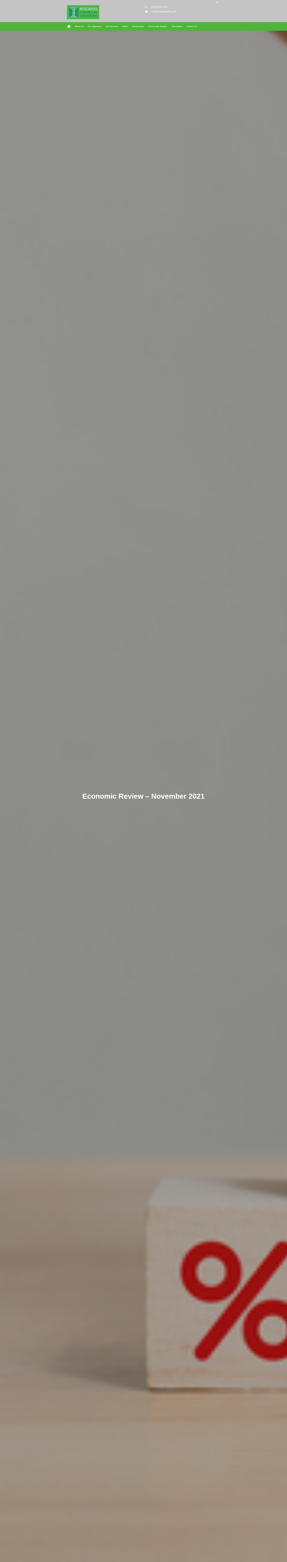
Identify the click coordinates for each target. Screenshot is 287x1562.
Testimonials (138, 26)
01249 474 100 (159, 7)
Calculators (177, 26)
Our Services (112, 26)
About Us (79, 26)
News (125, 26)
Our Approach (94, 26)
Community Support (157, 26)
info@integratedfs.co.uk (163, 11)
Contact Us (192, 26)
